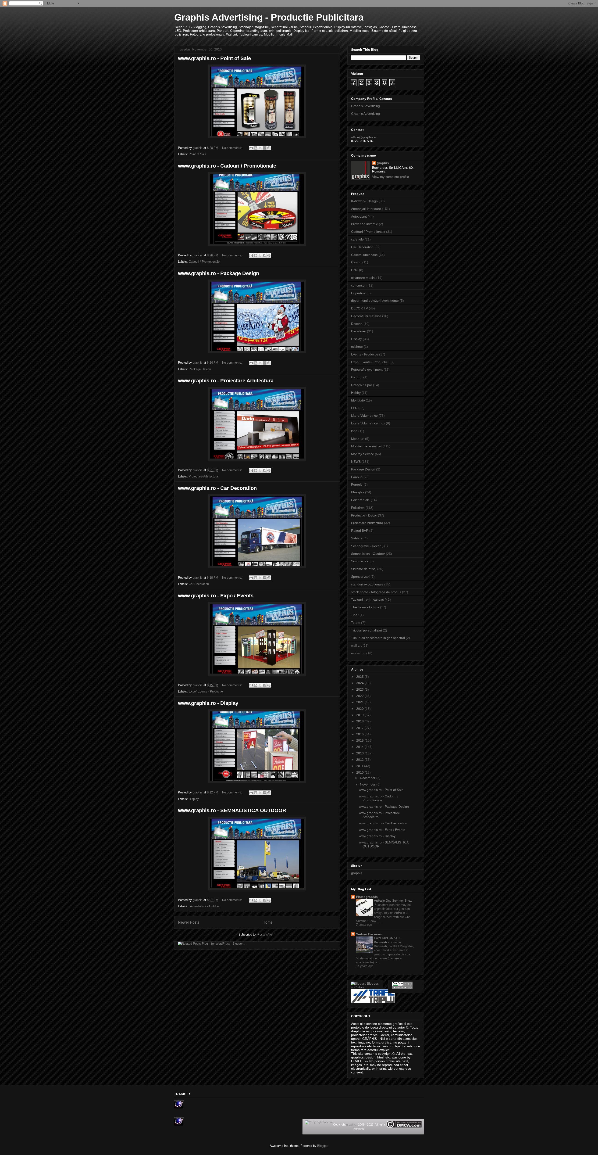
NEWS (356, 461)
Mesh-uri (357, 439)
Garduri (356, 377)
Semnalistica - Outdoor (204, 906)
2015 (360, 740)
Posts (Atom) (266, 934)
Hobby (356, 393)
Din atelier (358, 331)
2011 (360, 766)
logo (354, 431)
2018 (360, 721)
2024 (360, 683)
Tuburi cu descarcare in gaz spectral (378, 638)
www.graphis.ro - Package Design (218, 273)
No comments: (232, 148)
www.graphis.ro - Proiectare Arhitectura (226, 381)
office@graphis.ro (364, 137)
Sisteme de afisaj (363, 569)
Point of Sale (197, 154)
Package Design (200, 369)
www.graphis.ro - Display (208, 703)
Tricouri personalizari (366, 630)
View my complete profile (390, 177)
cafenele (357, 239)
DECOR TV (359, 308)
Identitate (358, 400)
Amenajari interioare (366, 209)
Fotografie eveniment (367, 369)
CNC (354, 270)
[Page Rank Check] (402, 988)
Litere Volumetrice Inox (368, 423)
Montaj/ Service (362, 454)
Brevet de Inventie (364, 224)
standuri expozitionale (367, 584)
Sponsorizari (360, 576)
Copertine (358, 293)
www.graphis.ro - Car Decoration (217, 488)
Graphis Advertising (365, 106)
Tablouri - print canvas (367, 599)
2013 (360, 753)
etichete (357, 346)
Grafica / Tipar (361, 385)
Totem (355, 622)
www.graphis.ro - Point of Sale (214, 58)
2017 (360, 728)
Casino (356, 262)
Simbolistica (360, 561)
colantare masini (363, 278)
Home (268, 922)
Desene (357, 324)
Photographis (367, 897)
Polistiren (358, 507)
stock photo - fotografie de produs (376, 592)
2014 (360, 747)
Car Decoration (199, 584)
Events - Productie (364, 354)
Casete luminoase (364, 255)
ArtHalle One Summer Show (393, 900)
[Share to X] (260, 148)
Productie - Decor (364, 515)
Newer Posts (188, 922)
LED (354, 408)
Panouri (357, 477)
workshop (358, 653)
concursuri (359, 285)
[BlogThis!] (255, 148)
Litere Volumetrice (364, 415)
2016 (360, 734)
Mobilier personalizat (366, 446)
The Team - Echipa (365, 607)
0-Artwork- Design (364, 201)
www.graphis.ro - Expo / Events (215, 596)
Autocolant (359, 216)
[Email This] (251, 148)
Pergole (357, 484)
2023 (360, 689)
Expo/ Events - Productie (206, 691)
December (368, 778)
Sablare (357, 538)
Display (194, 799)
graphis (383, 163)
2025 (360, 676)
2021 (360, 702)
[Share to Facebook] (264, 148)
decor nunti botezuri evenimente (375, 300)
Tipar (355, 615)
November (368, 784)
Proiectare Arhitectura (203, 476)
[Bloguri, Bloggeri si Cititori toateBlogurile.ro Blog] (365, 987)
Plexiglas (357, 492)
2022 (360, 696)
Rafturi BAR (359, 530)
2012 (360, 759)
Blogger (322, 1146)
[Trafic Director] (373, 1002)
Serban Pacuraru (369, 934)
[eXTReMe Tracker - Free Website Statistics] (179, 1107)
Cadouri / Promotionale (204, 261)
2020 (360, 708)
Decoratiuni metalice (366, 316)
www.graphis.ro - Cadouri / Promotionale (227, 166)
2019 (360, 715)
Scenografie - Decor (366, 546)
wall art (356, 645)
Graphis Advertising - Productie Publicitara (268, 17)
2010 (360, 772)
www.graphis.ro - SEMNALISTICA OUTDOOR (232, 810)
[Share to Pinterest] (269, 148)
